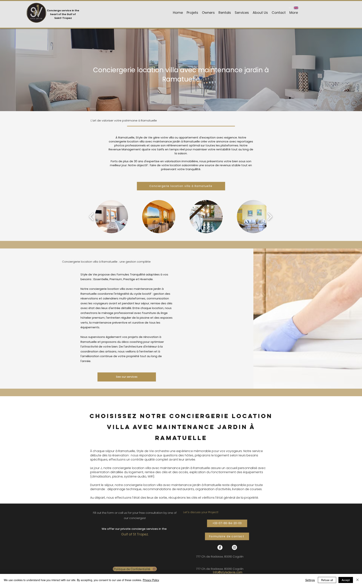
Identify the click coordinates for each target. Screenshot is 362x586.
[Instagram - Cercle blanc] (234, 547)
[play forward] (269, 217)
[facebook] (219, 547)
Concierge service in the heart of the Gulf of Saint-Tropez (63, 14)
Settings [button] (310, 580)
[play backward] (91, 217)
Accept (346, 580)
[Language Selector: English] (294, 7)
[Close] (357, 580)
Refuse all (327, 580)
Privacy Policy (151, 580)
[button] (111, 216)
